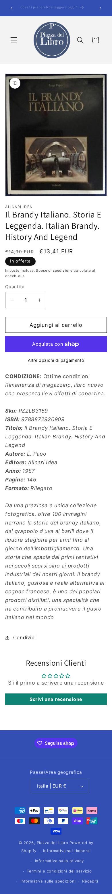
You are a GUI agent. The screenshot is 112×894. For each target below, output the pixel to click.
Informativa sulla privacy (59, 860)
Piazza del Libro (52, 842)
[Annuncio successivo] (100, 8)
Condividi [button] (24, 637)
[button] (14, 40)
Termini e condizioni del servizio (59, 871)
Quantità (15, 286)
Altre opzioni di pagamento (56, 360)
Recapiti (90, 881)
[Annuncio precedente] (11, 8)
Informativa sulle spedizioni (48, 881)
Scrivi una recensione (56, 699)
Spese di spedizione (54, 270)
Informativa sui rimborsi (66, 850)
